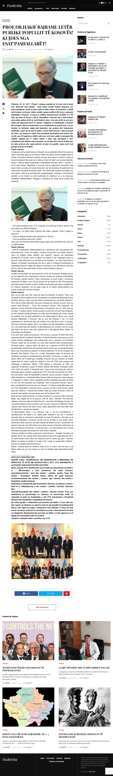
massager (80, 188)
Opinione (6, 20)
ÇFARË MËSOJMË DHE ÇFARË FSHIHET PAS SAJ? (98, 146)
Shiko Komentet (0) (42, 607)
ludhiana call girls (83, 180)
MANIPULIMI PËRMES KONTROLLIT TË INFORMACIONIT (97, 132)
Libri (79, 241)
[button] (3, 5)
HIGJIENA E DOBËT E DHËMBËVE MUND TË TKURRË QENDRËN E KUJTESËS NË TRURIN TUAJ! (97, 68)
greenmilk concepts (84, 172)
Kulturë (80, 237)
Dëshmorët (81, 216)
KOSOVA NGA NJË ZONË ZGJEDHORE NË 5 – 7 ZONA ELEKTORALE (25, 735)
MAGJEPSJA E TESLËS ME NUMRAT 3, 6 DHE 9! (98, 38)
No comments (49, 49)
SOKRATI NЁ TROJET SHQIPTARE (97, 118)
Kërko (108, 23)
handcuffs (81, 199)
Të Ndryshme (82, 258)
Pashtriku (14, 5)
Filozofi (80, 225)
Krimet (79, 233)
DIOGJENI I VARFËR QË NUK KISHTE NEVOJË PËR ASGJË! (99, 98)
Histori (79, 229)
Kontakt (59, 758)
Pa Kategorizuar (83, 250)
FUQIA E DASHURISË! (97, 52)
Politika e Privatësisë (56, 761)
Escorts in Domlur (83, 163)
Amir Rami (92, 771)
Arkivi (42, 758)
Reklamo (67, 758)
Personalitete (82, 254)
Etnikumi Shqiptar (83, 220)
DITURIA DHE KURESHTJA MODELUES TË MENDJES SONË (81, 735)
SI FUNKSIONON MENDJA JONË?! (98, 84)
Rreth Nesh (50, 758)
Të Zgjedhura (82, 262)
